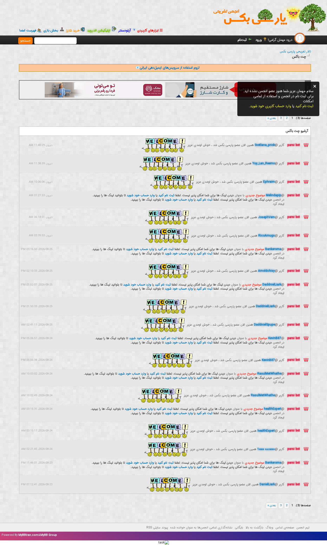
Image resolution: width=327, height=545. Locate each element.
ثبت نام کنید (166, 195)
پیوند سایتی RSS (157, 527)
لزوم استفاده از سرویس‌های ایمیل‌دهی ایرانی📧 (167, 67)
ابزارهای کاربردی (148, 30)
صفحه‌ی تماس (284, 527)
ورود (258, 40)
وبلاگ (269, 527)
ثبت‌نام (242, 40)
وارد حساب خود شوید (141, 195)
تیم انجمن (302, 527)
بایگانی (239, 527)
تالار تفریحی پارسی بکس (295, 51)
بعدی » (271, 118)
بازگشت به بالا (254, 527)
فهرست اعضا (27, 31)
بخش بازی (51, 30)
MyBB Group (48, 535)
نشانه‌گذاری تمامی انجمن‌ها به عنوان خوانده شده (201, 527)
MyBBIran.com (28, 535)
